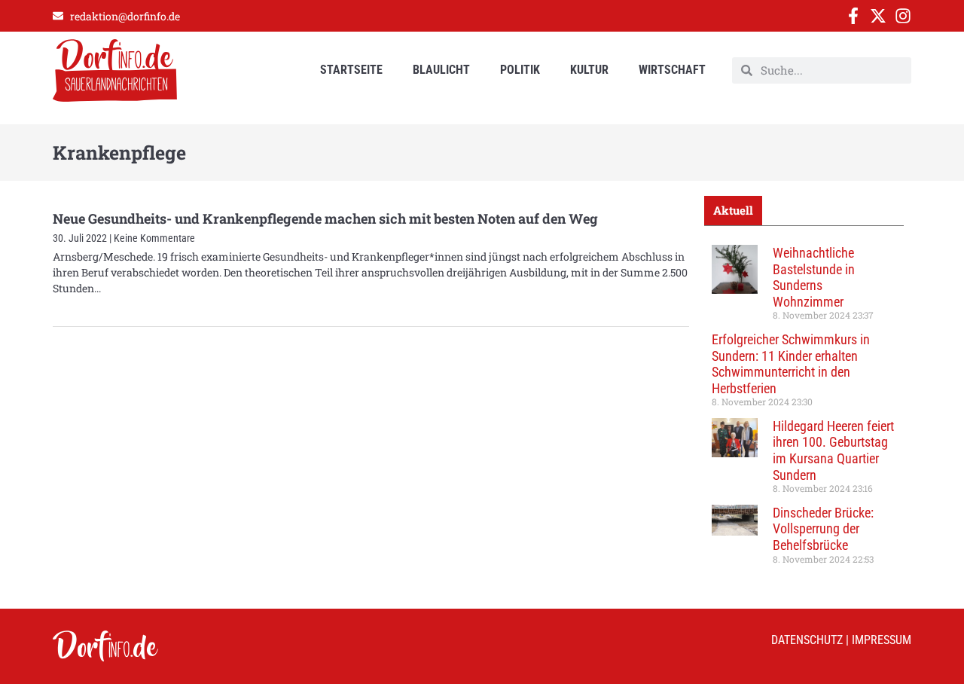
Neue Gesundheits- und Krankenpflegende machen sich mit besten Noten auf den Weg (325, 218)
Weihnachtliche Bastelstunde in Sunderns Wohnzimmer (814, 277)
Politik (520, 70)
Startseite (351, 70)
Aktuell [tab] (733, 210)
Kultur (589, 70)
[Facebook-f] (853, 16)
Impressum (881, 640)
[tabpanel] (804, 409)
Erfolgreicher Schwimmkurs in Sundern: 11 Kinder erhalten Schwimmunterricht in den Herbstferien (791, 363)
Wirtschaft (672, 70)
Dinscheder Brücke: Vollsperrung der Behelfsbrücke (823, 529)
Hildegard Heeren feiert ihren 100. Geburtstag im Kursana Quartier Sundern (833, 450)
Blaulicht (441, 70)
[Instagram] (903, 16)
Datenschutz (807, 640)
